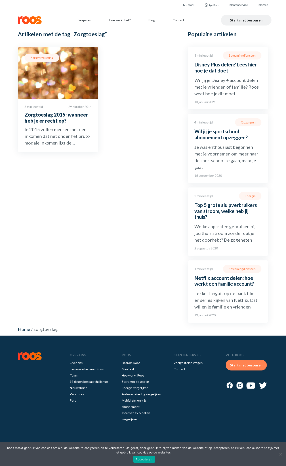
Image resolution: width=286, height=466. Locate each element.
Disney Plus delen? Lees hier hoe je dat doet (225, 67)
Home (24, 329)
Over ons (76, 363)
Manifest (128, 369)
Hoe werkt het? (120, 20)
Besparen (84, 20)
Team (74, 375)
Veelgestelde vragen (188, 363)
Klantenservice (238, 4)
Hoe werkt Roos (133, 375)
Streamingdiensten (242, 55)
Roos (30, 20)
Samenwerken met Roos (87, 369)
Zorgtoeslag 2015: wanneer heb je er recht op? (56, 117)
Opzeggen (248, 122)
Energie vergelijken (135, 388)
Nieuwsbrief (78, 388)
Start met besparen (246, 20)
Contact (178, 20)
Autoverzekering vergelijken (141, 394)
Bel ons (190, 4)
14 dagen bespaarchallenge (89, 381)
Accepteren (144, 459)
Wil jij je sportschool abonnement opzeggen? (221, 134)
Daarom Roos (131, 363)
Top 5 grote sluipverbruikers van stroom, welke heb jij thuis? (225, 211)
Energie (250, 196)
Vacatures (77, 394)
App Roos (213, 5)
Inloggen (263, 4)
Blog (152, 20)
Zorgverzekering (41, 58)
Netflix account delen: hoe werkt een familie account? (224, 281)
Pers (73, 400)
